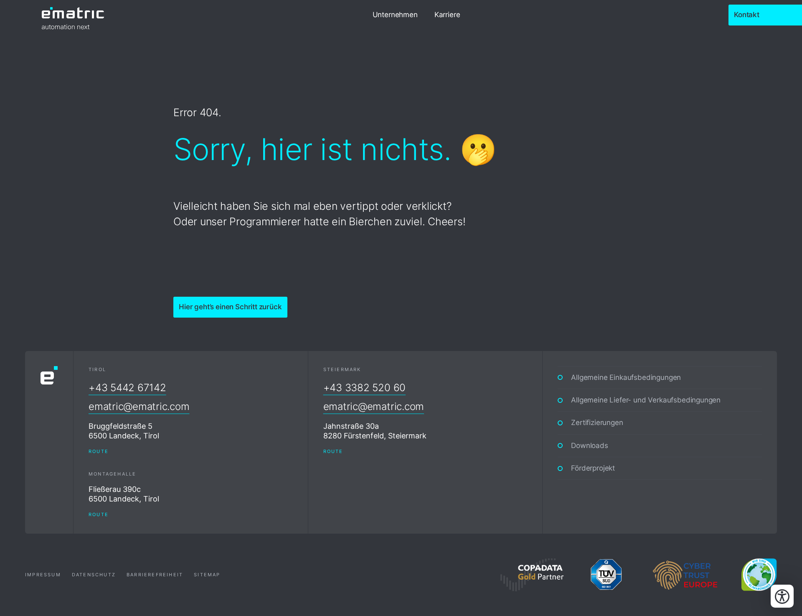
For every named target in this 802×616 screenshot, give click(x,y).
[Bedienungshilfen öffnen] (782, 596)
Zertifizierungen (597, 422)
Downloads (589, 445)
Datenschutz (94, 575)
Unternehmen (395, 14)
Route (99, 451)
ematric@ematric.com (139, 406)
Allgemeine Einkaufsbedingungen (626, 377)
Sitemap (207, 575)
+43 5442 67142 (127, 388)
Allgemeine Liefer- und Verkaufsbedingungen (646, 400)
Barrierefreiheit (155, 575)
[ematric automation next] (73, 15)
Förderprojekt (593, 468)
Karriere (447, 14)
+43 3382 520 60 (364, 388)
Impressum (43, 575)
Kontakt (746, 14)
